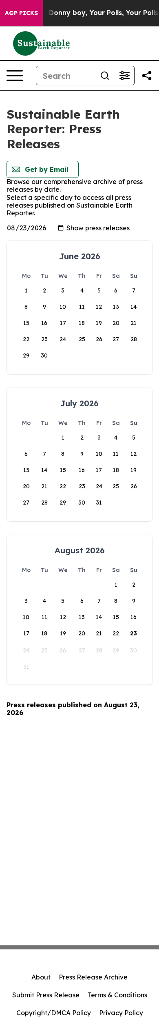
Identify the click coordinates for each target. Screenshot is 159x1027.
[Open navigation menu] (15, 75)
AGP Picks (21, 13)
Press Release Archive (93, 977)
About (41, 977)
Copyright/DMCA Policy (53, 1013)
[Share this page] (146, 75)
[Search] (105, 75)
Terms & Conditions (117, 995)
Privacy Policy (121, 1013)
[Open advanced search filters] (124, 75)
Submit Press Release (46, 995)
